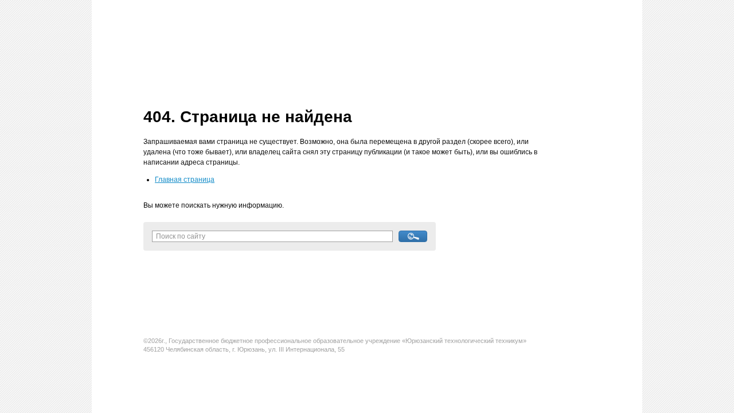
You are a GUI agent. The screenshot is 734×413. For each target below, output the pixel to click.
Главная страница (184, 180)
